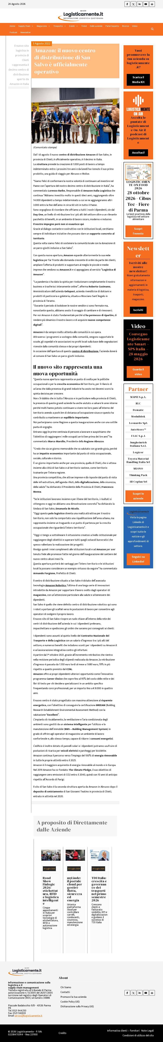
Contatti (65, 992)
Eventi (72, 26)
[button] (152, 29)
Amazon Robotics (55, 585)
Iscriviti (138, 310)
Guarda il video (138, 372)
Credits (62, 1033)
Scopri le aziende (138, 496)
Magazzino (42, 26)
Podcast (13, 32)
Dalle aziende (96, 26)
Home (12, 26)
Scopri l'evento (138, 231)
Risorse (125, 26)
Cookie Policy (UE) (70, 1002)
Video (135, 26)
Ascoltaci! (138, 152)
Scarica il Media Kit (138, 80)
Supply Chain (24, 26)
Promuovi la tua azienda (73, 997)
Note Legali (147, 1031)
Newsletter (26, 32)
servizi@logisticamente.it (28, 1016)
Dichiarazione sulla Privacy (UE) (77, 1006)
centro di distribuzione (85, 351)
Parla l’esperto (112, 26)
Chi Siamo (65, 987)
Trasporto (58, 26)
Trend (84, 26)
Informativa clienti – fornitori (123, 1031)
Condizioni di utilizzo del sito (138, 1035)
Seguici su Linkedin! (138, 559)
